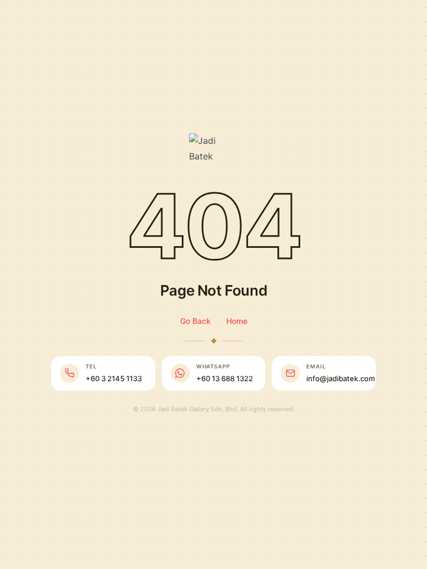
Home (236, 321)
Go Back (195, 321)
